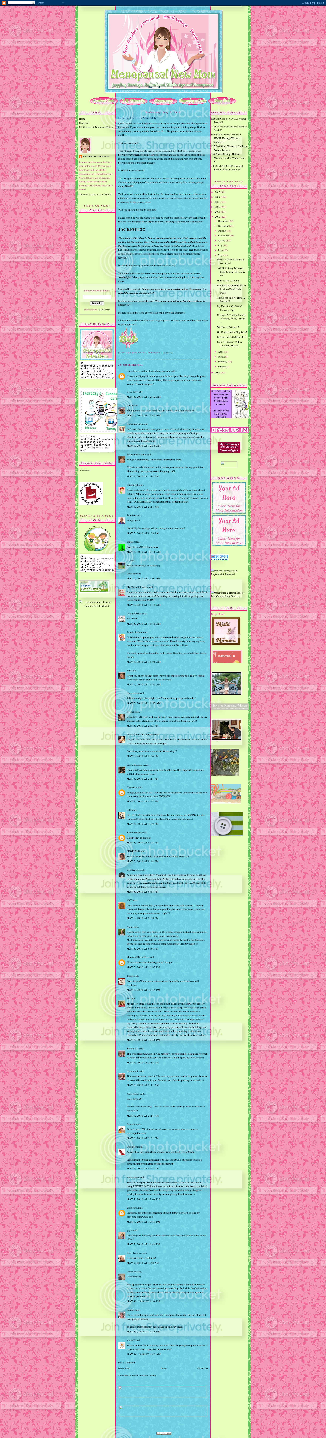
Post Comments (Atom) (144, 1375)
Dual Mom (132, 1146)
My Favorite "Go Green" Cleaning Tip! (229, 308)
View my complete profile (95, 195)
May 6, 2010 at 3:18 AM (143, 1115)
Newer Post (124, 1368)
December (223, 220)
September (223, 235)
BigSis (130, 541)
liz (128, 560)
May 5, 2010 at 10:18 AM (144, 552)
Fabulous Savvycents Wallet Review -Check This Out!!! (231, 289)
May (220, 255)
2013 (218, 202)
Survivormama (134, 832)
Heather (131, 1309)
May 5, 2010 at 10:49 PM (143, 990)
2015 (218, 192)
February (223, 361)
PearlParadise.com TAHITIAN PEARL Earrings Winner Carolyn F (226, 138)
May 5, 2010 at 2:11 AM (143, 506)
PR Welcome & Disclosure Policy (96, 127)
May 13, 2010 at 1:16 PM (143, 1331)
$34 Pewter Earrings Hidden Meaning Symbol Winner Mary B (228, 157)
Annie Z (131, 1340)
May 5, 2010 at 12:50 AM (144, 445)
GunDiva (131, 1271)
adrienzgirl (132, 485)
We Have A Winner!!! (228, 327)
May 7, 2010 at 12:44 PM (143, 1199)
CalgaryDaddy (134, 613)
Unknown (132, 787)
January (222, 366)
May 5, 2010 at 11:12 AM (144, 605)
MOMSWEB (133, 851)
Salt (129, 810)
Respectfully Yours (136, 454)
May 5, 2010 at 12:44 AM (144, 415)
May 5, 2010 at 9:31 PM (143, 891)
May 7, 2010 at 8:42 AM (143, 1168)
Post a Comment (126, 1362)
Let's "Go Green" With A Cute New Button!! (229, 343)
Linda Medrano (135, 764)
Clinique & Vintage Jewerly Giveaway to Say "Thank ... (231, 318)
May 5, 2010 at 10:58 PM (143, 1040)
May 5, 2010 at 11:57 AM (144, 703)
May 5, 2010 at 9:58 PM (143, 918)
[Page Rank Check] (163, 1434)
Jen (128, 998)
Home (82, 118)
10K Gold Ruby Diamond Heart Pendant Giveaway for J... (231, 271)
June (220, 250)
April (221, 351)
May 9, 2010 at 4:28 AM (143, 1263)
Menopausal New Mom (96, 156)
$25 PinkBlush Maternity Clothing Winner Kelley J (229, 148)
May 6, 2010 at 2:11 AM (143, 1062)
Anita (129, 926)
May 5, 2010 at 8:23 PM (143, 842)
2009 (218, 372)
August (222, 240)
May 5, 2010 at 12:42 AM (144, 396)
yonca (130, 405)
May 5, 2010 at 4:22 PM (143, 801)
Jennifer (131, 515)
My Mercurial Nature (137, 587)
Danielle (131, 1124)
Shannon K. (133, 1048)
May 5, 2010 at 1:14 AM (143, 476)
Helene (130, 711)
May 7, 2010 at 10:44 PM (143, 1244)
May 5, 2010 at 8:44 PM (143, 861)
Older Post (202, 1368)
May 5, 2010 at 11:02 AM (144, 578)
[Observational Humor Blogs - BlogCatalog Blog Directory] (229, 596)
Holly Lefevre (134, 1252)
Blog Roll (84, 122)
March (221, 356)
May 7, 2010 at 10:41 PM (143, 1221)
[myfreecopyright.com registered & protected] (229, 574)
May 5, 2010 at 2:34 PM (143, 756)
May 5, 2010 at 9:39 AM (143, 533)
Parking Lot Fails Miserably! (138, 118)
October (222, 230)
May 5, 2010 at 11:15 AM (144, 623)
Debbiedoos (133, 869)
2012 (218, 207)
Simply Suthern (135, 632)
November (223, 225)
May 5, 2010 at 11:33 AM (144, 684)
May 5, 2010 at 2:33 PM (143, 725)
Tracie (130, 976)
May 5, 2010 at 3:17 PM (143, 778)
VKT (129, 900)
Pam (129, 670)
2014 (218, 197)
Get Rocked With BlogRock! (232, 332)
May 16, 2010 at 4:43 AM (144, 1354)
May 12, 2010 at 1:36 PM (143, 1301)
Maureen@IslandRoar (138, 957)
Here (163, 131)
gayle (129, 1230)
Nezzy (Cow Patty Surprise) (141, 734)
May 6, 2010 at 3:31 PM (143, 1138)
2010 (218, 216)
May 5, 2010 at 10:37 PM (143, 967)
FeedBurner (104, 309)
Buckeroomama (135, 424)
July (220, 245)
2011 (218, 211)
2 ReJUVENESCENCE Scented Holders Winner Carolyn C (227, 167)
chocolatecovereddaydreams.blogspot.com (148, 371)
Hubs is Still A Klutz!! (228, 280)
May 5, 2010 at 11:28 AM (144, 661)
